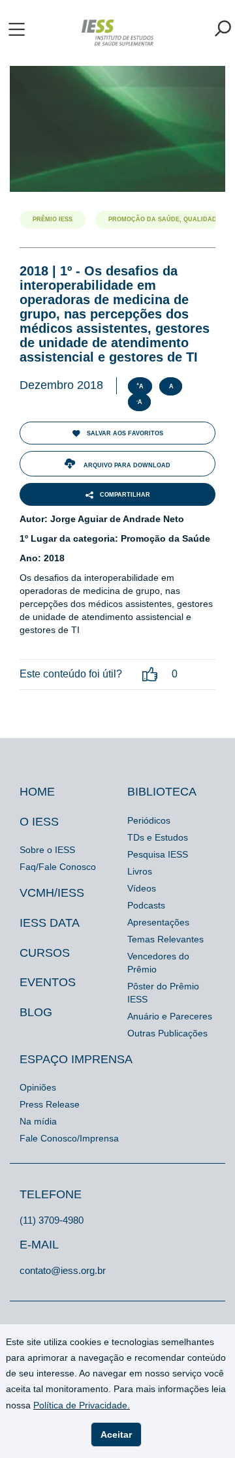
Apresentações (158, 922)
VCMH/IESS (52, 892)
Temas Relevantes (165, 939)
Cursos (45, 952)
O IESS (39, 821)
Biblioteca (161, 791)
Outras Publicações (167, 1033)
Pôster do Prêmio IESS (163, 992)
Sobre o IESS (47, 850)
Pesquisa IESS (157, 854)
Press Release (50, 1104)
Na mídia (38, 1121)
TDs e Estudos (157, 837)
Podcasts (146, 905)
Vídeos (141, 888)
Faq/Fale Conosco (58, 866)
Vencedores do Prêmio (158, 962)
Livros (139, 871)
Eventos (48, 982)
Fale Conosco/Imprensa (69, 1138)
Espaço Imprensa (76, 1059)
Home (37, 791)
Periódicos (148, 820)
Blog (36, 1012)
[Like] (149, 674)
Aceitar (116, 1434)
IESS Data (50, 922)
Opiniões (38, 1087)
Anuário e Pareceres (169, 1016)
